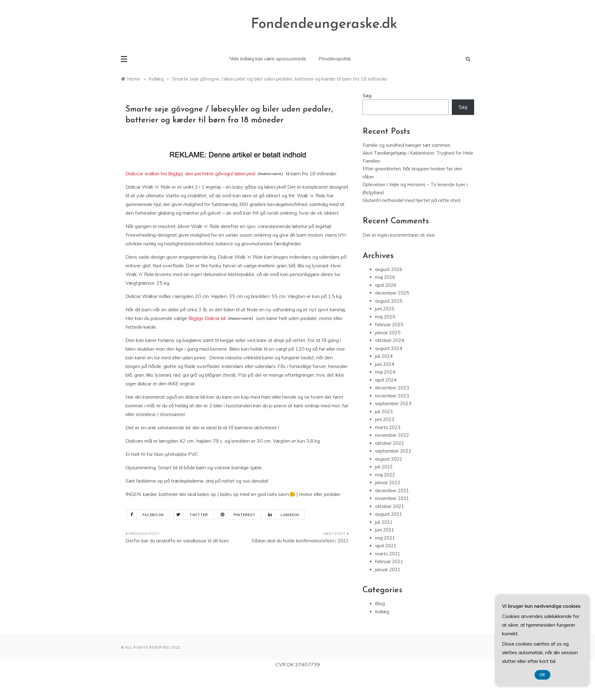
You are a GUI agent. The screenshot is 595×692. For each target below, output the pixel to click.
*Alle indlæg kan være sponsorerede (267, 59)
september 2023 (393, 403)
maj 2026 (385, 277)
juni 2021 (384, 530)
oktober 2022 (389, 443)
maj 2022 (385, 475)
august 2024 (388, 348)
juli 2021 (384, 522)
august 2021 (388, 514)
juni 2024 (384, 364)
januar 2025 (387, 332)
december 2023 (392, 388)
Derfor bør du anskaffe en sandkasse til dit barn (177, 541)
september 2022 (393, 451)
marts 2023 (387, 427)
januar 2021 (387, 569)
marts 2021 (387, 554)
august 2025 (388, 301)
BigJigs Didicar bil (207, 318)
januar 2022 (387, 482)
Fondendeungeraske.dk (324, 24)
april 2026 (385, 285)
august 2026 (388, 269)
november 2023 (392, 396)
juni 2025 (384, 309)
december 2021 (392, 490)
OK (542, 674)
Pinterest (245, 515)
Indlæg (382, 612)
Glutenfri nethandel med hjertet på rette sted (411, 200)
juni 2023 (384, 419)
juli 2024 (384, 356)
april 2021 (385, 546)
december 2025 (392, 293)
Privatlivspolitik (335, 59)
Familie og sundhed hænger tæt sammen (406, 145)
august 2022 (388, 459)
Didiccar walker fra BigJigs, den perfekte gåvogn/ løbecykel (190, 173)
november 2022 (392, 435)
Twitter (198, 515)
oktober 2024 (389, 340)
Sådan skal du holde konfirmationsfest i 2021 (300, 541)
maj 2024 (385, 372)
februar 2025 (389, 324)
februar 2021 (389, 561)
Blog (380, 604)
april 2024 (385, 380)
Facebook (153, 515)
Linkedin (290, 515)
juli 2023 (384, 411)
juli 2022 (384, 467)
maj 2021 (385, 538)
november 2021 (392, 498)
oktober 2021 (389, 506)
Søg (367, 96)
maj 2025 (385, 317)
